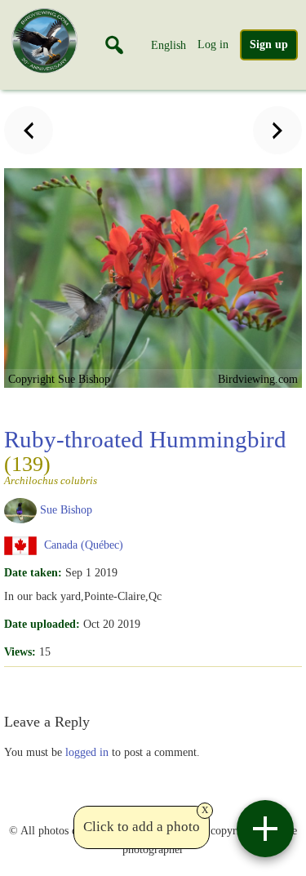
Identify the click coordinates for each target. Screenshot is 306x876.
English (168, 44)
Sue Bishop (66, 509)
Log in (212, 44)
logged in (87, 751)
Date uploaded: (42, 623)
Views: (20, 651)
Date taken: (33, 572)
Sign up (269, 44)
